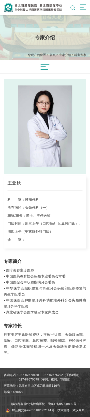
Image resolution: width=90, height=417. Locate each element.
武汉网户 (78, 410)
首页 (53, 55)
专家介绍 (65, 55)
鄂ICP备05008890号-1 (63, 404)
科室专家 (80, 55)
